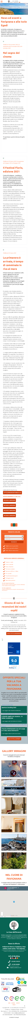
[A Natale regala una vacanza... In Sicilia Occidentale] (14, 714)
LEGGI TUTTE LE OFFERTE (14, 738)
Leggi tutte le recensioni (14, 633)
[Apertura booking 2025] (14, 705)
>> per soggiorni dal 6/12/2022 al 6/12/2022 (11, 733)
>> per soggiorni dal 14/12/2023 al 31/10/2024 (12, 721)
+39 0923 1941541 (15, 961)
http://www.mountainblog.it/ (12, 492)
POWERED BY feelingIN (14, 1017)
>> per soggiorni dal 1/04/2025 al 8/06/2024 (11, 710)
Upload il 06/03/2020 (9, 500)
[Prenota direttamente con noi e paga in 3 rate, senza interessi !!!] (14, 725)
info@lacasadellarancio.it (15, 967)
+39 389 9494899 (15, 964)
